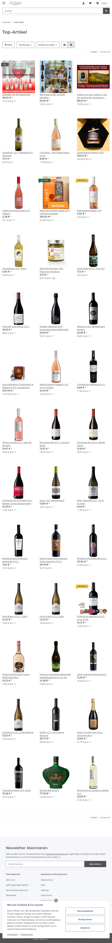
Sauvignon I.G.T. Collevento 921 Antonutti (17, 154)
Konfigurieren (85, 919)
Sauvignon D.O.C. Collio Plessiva (18, 732)
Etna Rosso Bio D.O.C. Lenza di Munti (54, 444)
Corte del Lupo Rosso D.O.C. (16, 326)
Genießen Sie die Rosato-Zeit (16, 94)
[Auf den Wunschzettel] (30, 65)
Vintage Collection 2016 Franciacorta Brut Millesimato (54, 328)
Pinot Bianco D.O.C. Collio (14, 616)
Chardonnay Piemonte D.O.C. (91, 384)
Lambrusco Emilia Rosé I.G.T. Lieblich (16, 212)
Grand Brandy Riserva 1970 (90, 152)
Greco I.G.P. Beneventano (52, 500)
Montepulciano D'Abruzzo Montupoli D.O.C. (15, 560)
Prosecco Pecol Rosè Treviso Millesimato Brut (15, 676)
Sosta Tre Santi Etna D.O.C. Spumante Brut (90, 734)
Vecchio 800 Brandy (49, 790)
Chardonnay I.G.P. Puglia (14, 268)
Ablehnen (85, 928)
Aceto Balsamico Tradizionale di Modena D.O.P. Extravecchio (17, 386)
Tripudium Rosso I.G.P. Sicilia (16, 790)
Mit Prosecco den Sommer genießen (52, 96)
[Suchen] (106, 11)
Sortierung (24, 44)
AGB (43, 885)
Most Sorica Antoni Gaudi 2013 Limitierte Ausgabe (55, 212)
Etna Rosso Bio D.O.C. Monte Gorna (91, 444)
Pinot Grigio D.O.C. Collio (52, 616)
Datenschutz (27, 934)
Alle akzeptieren (85, 911)
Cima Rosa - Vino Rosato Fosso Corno (54, 154)
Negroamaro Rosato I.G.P (89, 210)
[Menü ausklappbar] (3, 2)
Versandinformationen (17, 890)
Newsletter (11, 895)
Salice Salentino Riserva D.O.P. (92, 674)
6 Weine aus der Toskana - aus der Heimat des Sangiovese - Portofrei (92, 96)
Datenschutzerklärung (57, 854)
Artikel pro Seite (46, 44)
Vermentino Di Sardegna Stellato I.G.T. (93, 792)
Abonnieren (95, 864)
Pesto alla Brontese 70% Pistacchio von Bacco (51, 270)
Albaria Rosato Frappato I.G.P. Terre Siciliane (54, 386)
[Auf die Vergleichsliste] (22, 65)
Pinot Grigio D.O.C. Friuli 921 (91, 268)
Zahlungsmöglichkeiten (17, 885)
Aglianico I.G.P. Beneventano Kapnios (91, 328)
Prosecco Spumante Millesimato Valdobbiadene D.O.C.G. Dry (55, 676)
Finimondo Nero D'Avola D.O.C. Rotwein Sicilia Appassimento (17, 502)
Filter (9, 44)
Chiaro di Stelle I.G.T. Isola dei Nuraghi (17, 444)
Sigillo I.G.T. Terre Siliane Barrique (52, 734)
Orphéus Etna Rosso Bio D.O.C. (92, 558)
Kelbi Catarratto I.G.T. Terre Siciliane (90, 502)
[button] (83, 3)
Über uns (10, 879)
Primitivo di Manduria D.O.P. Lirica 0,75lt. (91, 618)
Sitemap (45, 890)
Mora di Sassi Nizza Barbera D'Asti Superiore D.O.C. (53, 560)
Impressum (12, 934)
